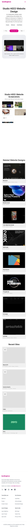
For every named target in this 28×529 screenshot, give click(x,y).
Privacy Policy (18, 516)
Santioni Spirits (6, 387)
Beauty (13, 366)
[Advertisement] (14, 75)
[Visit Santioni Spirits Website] (23, 387)
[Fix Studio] (14, 304)
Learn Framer (4, 513)
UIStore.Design (18, 501)
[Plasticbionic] (14, 260)
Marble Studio (6, 202)
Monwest (5, 180)
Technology (13, 433)
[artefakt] (14, 327)
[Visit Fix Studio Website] (23, 314)
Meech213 (5, 364)
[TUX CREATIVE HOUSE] (14, 215)
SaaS (16, 433)
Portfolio (16, 366)
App (8, 433)
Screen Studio (5, 503)
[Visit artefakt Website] (23, 336)
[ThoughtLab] (14, 282)
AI (9, 433)
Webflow (3, 498)
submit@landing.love (16, 485)
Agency (9, 182)
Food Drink (10, 388)
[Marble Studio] (14, 193)
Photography (5, 366)
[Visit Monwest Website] (23, 181)
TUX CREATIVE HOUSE (8, 225)
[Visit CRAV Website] (23, 410)
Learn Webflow (5, 511)
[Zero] (14, 422)
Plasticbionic (6, 269)
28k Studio (5, 247)
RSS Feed (17, 511)
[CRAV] (14, 400)
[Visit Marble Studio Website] (23, 203)
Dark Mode (19, 24)
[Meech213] (14, 355)
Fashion (9, 366)
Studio (7, 24)
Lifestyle (14, 388)
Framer (3, 501)
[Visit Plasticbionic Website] (23, 270)
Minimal (13, 24)
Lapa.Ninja (17, 498)
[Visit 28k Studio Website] (23, 248)
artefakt (5, 336)
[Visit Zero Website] (23, 432)
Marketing (8, 337)
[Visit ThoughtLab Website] (23, 292)
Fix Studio (5, 314)
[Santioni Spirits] (14, 377)
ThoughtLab (6, 291)
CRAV (4, 409)
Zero (4, 431)
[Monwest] (14, 171)
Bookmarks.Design (19, 503)
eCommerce (10, 410)
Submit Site (17, 513)
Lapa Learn (4, 516)
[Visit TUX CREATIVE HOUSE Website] (23, 225)
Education (5, 433)
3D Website (5, 182)
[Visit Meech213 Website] (23, 365)
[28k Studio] (14, 238)
